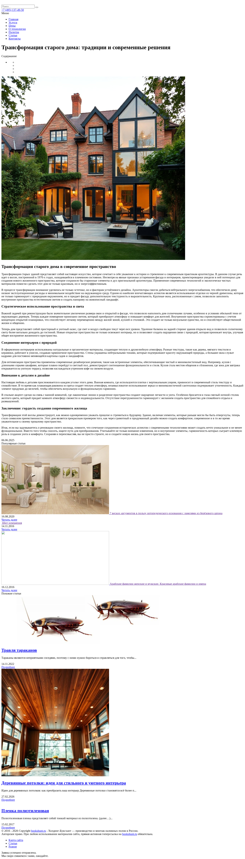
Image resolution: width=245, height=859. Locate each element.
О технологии (17, 28)
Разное (13, 846)
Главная (13, 19)
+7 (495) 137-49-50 (12, 9)
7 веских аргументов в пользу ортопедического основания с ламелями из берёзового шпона (166, 513)
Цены (12, 25)
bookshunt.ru (38, 830)
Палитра (14, 32)
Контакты (15, 38)
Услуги (13, 22)
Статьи (13, 35)
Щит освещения (12, 522)
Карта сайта (16, 840)
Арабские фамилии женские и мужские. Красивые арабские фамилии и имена (158, 583)
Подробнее (8, 667)
